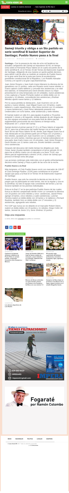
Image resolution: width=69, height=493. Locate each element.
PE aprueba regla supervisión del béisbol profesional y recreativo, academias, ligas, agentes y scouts (54, 257)
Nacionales (19, 439)
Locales (39, 439)
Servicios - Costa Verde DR (26, 58)
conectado (21, 218)
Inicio (9, 439)
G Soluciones (34, 445)
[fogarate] (34, 396)
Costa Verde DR (12, 443)
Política (30, 439)
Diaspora (49, 439)
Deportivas (41, 58)
